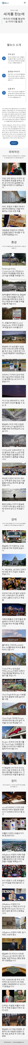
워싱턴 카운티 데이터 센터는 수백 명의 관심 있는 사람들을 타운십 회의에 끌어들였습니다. (13, 481)
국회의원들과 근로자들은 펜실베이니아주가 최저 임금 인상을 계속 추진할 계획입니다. (14, 622)
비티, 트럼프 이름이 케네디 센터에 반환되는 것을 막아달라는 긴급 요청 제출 (13, 209)
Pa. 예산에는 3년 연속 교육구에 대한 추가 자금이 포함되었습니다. (14, 572)
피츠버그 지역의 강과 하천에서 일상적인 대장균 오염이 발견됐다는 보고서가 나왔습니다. (13, 378)
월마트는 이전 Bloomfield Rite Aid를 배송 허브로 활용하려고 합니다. (13, 647)
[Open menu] (24, 2)
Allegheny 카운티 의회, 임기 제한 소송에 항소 (14, 933)
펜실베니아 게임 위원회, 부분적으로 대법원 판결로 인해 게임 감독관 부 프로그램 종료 (13, 1032)
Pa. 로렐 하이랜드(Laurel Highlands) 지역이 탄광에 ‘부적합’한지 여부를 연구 (12, 325)
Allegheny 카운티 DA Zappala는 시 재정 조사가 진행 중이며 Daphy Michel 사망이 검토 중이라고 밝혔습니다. (13, 909)
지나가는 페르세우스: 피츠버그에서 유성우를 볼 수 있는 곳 (13, 403)
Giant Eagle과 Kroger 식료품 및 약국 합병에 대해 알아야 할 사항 (14, 697)
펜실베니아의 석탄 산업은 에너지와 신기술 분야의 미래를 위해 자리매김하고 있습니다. (13, 427)
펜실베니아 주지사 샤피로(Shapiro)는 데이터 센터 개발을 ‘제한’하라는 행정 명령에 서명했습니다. (13, 957)
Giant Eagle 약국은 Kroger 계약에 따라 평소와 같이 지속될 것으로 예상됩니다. (13, 720)
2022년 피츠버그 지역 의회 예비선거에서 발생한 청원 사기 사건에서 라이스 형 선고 (13, 810)
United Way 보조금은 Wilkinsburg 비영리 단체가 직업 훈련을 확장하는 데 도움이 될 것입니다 (13, 672)
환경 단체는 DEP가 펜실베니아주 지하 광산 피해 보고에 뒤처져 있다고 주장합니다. (13, 507)
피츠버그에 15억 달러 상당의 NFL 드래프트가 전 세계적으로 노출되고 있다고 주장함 (13, 596)
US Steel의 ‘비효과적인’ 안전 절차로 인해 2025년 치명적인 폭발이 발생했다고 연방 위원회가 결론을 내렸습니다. (13, 455)
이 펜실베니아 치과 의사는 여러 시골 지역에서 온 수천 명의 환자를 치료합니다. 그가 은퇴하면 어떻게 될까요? (13, 771)
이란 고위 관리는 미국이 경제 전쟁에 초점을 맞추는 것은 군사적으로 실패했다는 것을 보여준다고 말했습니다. (13, 183)
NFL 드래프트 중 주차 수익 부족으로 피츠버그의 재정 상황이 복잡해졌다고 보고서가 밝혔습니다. (14, 983)
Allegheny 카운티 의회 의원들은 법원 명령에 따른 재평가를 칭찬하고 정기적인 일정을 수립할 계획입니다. (13, 858)
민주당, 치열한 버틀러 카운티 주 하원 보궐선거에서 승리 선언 (13, 1008)
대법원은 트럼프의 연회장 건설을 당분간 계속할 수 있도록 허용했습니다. (13, 232)
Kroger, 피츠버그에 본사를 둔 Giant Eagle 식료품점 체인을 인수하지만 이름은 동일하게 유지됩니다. (13, 745)
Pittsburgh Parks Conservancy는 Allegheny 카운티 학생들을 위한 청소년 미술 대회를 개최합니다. (13, 272)
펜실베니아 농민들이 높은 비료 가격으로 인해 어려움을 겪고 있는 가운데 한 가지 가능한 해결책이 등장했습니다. (14, 351)
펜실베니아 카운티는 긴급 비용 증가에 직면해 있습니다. (13, 548)
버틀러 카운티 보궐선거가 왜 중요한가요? (13, 834)
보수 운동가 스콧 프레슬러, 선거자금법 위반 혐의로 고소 (13, 883)
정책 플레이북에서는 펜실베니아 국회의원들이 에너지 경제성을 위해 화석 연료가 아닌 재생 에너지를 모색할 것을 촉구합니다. (14, 299)
